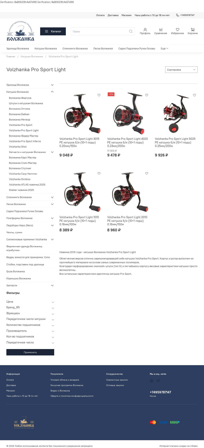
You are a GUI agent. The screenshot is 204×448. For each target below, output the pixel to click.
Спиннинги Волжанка (75, 48)
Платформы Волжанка (19, 218)
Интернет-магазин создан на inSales (179, 445)
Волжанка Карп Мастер (22, 157)
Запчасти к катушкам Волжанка (27, 152)
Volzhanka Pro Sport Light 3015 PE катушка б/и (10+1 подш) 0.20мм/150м (79, 142)
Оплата (100, 15)
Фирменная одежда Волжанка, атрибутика (24, 248)
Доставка (113, 15)
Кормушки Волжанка (18, 278)
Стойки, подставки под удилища (25, 264)
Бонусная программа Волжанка (67, 385)
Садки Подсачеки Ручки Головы (136, 48)
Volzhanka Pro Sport (20, 124)
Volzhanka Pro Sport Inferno (25, 141)
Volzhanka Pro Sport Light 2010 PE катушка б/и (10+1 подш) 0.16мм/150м (127, 220)
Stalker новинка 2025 (21, 189)
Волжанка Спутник (20, 168)
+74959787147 (187, 15)
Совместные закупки (117, 379)
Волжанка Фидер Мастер (23, 135)
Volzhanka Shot (18, 146)
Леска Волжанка (103, 48)
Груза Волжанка (15, 271)
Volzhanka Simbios (19, 179)
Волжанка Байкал (19, 114)
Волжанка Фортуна (20, 97)
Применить (30, 352)
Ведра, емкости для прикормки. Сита (28, 257)
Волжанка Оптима (19, 108)
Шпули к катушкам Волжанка (26, 103)
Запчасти (11, 285)
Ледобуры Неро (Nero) (19, 225)
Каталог (56, 31)
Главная (10, 56)
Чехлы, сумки (14, 232)
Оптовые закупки (115, 385)
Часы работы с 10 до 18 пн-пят (152, 15)
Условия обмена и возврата (65, 379)
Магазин (126, 15)
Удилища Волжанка (17, 48)
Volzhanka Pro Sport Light (24, 130)
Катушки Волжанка (46, 48)
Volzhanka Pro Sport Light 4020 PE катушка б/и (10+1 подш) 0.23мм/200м (127, 142)
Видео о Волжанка (60, 390)
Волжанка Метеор (19, 119)
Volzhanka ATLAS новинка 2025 (27, 184)
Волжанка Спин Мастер (22, 162)
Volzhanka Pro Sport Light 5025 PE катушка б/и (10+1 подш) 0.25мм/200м (175, 142)
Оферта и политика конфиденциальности (72, 395)
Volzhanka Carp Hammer (23, 173)
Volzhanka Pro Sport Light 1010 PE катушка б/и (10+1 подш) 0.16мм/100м (79, 220)
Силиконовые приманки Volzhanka (26, 239)
